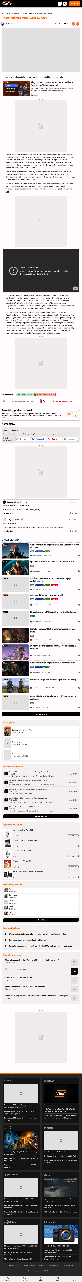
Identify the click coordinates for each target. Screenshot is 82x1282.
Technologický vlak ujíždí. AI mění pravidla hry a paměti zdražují (21, 1153)
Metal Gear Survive (12, 13)
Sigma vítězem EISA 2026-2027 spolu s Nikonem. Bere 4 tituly (57, 1258)
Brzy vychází (9, 722)
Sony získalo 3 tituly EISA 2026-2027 (56, 1246)
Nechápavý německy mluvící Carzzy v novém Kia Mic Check (21, 1207)
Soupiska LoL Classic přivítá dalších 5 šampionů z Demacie (21, 1213)
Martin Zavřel (36, 655)
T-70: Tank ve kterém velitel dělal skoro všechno (61, 1212)
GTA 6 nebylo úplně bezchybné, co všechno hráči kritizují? (60, 1161)
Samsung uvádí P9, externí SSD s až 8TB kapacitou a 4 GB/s (58, 1251)
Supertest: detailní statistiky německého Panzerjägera (58, 1200)
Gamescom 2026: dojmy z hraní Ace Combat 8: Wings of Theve (54, 546)
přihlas (35, 434)
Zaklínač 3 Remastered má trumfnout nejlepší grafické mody (51, 580)
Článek (6, 82)
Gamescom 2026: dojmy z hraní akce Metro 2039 (52, 662)
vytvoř (57, 434)
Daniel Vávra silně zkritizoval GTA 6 (19, 978)
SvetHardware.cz (11, 962)
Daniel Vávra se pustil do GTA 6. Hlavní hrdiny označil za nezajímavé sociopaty (36, 996)
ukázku (4, 418)
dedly (9, 520)
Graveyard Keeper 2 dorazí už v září (46, 595)
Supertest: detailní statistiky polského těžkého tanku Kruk (60, 1207)
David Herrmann (37, 589)
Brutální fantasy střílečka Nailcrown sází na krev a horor (52, 630)
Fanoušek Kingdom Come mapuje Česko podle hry (53, 679)
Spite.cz (8, 980)
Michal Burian (11, 24)
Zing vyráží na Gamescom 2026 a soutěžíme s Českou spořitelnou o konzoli (52, 84)
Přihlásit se (75, 3)
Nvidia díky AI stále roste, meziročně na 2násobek (25, 987)
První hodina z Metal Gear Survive (40, 13)
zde (7, 191)
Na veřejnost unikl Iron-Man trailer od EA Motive (60, 1156)
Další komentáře (41, 816)
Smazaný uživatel (13, 502)
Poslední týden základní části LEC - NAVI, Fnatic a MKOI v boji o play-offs (21, 1200)
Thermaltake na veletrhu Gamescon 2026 (18, 1259)
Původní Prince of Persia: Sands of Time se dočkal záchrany (53, 698)
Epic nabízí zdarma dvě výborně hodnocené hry (52, 561)
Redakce (35, 95)
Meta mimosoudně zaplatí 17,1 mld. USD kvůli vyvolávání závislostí (32, 960)
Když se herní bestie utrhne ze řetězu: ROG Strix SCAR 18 (21, 1166)
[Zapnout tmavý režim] (65, 4)
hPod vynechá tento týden (15, 969)
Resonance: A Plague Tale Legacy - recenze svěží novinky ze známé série (19, 1106)
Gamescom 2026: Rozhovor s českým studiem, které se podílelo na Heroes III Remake (60, 1117)
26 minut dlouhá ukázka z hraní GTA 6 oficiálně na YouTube (53, 647)
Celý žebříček (41, 920)
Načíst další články (41, 714)
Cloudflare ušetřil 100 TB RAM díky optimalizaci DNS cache (21, 1160)
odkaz (37, 510)
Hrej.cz (7, 971)
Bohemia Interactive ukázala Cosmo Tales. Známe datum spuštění (19, 1113)
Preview (5, 544)
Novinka (24, 13)
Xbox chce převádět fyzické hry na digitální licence (53, 612)
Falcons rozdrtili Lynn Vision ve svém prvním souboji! (20, 1119)
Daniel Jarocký (36, 555)
